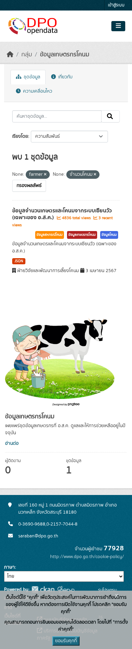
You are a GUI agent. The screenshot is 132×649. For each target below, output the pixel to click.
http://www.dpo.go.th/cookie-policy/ (87, 556)
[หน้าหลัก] (10, 54)
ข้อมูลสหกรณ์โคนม (50, 234)
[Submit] (110, 116)
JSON (19, 261)
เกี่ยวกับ (64, 77)
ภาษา (9, 567)
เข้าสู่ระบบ (116, 5)
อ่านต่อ (12, 443)
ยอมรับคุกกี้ (66, 640)
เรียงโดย (20, 136)
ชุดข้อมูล (31, 77)
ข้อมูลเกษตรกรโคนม (64, 54)
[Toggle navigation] (118, 26)
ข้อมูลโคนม (109, 234)
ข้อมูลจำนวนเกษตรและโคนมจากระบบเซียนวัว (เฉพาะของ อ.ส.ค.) (62, 214)
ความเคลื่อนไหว (37, 91)
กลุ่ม (26, 54)
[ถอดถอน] (45, 174)
